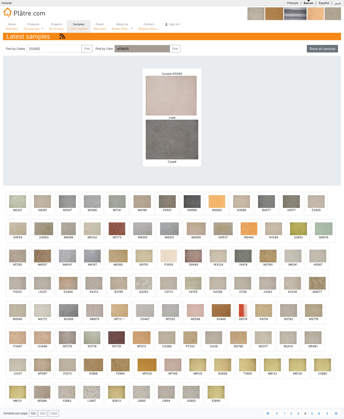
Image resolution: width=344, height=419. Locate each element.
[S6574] (243, 310)
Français (292, 3)
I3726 (243, 291)
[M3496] (68, 310)
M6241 (292, 264)
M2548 (195, 319)
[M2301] (17, 201)
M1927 (67, 210)
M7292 (17, 264)
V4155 (193, 291)
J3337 (17, 373)
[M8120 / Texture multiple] (297, 364)
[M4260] (118, 255)
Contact (149, 26)
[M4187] (92, 255)
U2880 (322, 373)
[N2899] (222, 364)
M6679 (94, 319)
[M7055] (170, 310)
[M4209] (142, 228)
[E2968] (93, 364)
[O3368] (166, 337)
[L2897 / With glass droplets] (91, 392)
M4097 (42, 264)
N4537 (223, 237)
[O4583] (43, 228)
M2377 (263, 346)
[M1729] (116, 337)
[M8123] (272, 364)
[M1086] (92, 201)
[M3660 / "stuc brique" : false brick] (217, 201)
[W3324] (218, 255)
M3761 (144, 264)
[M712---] (119, 310)
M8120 (297, 373)
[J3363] (267, 283)
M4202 (169, 237)
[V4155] (193, 283)
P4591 (167, 210)
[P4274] (263, 310)
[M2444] (249, 228)
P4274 (264, 319)
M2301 (17, 210)
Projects (56, 26)
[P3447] (17, 337)
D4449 (193, 264)
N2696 (241, 210)
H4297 (42, 210)
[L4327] (42, 283)
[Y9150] (295, 13)
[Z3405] (316, 201)
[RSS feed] (62, 36)
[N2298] (217, 283)
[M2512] (315, 13)
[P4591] (167, 201)
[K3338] (292, 283)
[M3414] (288, 337)
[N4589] (192, 201)
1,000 (53, 413)
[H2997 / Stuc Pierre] (317, 255)
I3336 (214, 346)
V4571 (291, 210)
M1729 (116, 346)
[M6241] (292, 255)
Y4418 (243, 264)
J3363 (267, 291)
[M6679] (94, 310)
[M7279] (67, 337)
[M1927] (67, 201)
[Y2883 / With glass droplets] (66, 392)
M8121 (17, 400)
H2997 (318, 264)
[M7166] (172, 364)
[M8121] (17, 392)
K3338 (292, 291)
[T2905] (247, 364)
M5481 (313, 346)
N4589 (192, 210)
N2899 (222, 373)
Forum (100, 26)
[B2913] (116, 392)
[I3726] (242, 283)
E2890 (216, 400)
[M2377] (263, 337)
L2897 (92, 400)
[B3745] (118, 283)
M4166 (142, 210)
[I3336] (213, 337)
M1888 (42, 400)
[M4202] (169, 228)
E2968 (93, 373)
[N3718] (92, 337)
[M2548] (195, 310)
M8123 (272, 373)
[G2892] (191, 392)
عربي (338, 3)
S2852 (298, 237)
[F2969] (120, 364)
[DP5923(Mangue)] (274, 13)
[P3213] (67, 364)
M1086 (92, 210)
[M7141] (117, 201)
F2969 (120, 373)
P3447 (17, 346)
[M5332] (92, 228)
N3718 (92, 346)
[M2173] (117, 228)
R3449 (221, 319)
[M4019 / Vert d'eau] (323, 228)
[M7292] (17, 255)
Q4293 (143, 291)
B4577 (266, 210)
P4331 (17, 291)
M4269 (196, 237)
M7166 (172, 373)
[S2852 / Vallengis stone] (298, 228)
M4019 (323, 237)
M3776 (313, 319)
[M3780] (238, 337)
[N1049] (273, 228)
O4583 (44, 237)
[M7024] (147, 364)
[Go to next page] (327, 413)
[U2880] (322, 364)
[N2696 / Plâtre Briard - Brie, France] (241, 201)
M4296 (68, 237)
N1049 (273, 237)
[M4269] (196, 228)
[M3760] (268, 255)
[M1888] (42, 392)
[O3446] (42, 337)
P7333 (190, 346)
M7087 (42, 373)
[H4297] (42, 201)
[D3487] (145, 310)
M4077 (317, 291)
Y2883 (67, 400)
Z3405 (316, 210)
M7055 (170, 319)
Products (32, 26)
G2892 (191, 400)
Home (12, 26)
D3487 (145, 319)
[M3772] (42, 310)
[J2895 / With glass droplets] (141, 392)
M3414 (288, 346)
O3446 (42, 346)
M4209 (142, 237)
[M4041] (67, 255)
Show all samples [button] (322, 49)
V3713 (168, 291)
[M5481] (255, 13)
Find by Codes (15, 48)
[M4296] (68, 228)
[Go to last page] (336, 413)
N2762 (288, 319)
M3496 (68, 319)
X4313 (94, 291)
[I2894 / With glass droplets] (166, 392)
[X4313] (93, 283)
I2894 (166, 400)
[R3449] (221, 310)
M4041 (67, 264)
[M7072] (141, 337)
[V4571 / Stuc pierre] (291, 201)
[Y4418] (243, 255)
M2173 (117, 237)
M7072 (141, 346)
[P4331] (17, 283)
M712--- (119, 319)
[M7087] (42, 364)
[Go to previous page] (276, 413)
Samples (79, 26)
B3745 (118, 291)
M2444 (249, 237)
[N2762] (288, 310)
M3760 (268, 264)
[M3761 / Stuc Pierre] (144, 255)
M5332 (92, 237)
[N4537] (223, 228)
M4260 (118, 264)
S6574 (243, 319)
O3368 (167, 346)
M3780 (238, 346)
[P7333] (190, 337)
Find (87, 48)
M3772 (42, 319)
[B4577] (266, 201)
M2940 (17, 319)
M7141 (117, 210)
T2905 (247, 373)
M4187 (92, 264)
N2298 (217, 291)
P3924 (168, 264)
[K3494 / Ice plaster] (68, 283)
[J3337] (17, 364)
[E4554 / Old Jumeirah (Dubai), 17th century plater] (17, 228)
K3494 (68, 291)
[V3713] (168, 283)
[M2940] (17, 310)
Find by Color (104, 48)
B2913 (116, 400)
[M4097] (42, 255)
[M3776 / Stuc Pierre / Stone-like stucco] (313, 310)
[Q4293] (143, 283)
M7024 (147, 373)
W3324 (218, 264)
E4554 (18, 237)
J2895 (141, 400)
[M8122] (197, 364)
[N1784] (333, 13)
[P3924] (168, 255)
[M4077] (317, 283)
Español (324, 3)
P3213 (67, 373)
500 (42, 413)
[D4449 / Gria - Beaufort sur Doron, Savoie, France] (193, 255)
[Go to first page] (268, 413)
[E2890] (216, 392)
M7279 (67, 346)
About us (121, 26)
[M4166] (142, 201)
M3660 (217, 210)
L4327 (42, 291)
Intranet (7, 3)
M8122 (198, 373)
